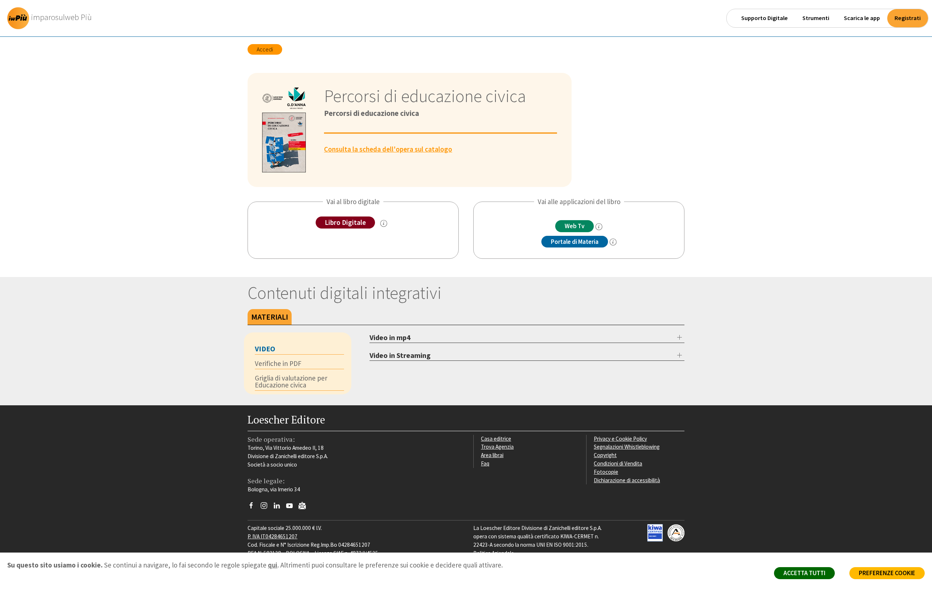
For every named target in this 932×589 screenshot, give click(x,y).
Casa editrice (496, 438)
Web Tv (574, 226)
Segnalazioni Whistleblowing (627, 446)
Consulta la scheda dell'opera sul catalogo (388, 149)
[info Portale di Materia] (613, 242)
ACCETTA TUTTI (804, 573)
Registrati (908, 18)
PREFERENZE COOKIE (887, 573)
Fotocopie (606, 471)
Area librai (492, 455)
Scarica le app (862, 18)
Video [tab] (265, 348)
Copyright (605, 455)
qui (272, 565)
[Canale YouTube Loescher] (292, 507)
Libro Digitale (345, 222)
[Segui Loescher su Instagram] (266, 507)
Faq (485, 463)
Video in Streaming (400, 355)
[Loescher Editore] (273, 99)
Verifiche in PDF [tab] (278, 363)
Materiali (269, 317)
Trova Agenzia (497, 446)
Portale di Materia (575, 242)
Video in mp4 (390, 337)
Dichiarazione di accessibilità (627, 480)
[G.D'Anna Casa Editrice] (297, 99)
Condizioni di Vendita (618, 463)
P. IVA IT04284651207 (272, 536)
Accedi (265, 49)
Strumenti (815, 18)
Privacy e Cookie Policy (620, 438)
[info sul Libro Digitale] (383, 223)
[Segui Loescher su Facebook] (254, 507)
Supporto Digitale (764, 18)
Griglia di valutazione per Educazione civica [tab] (291, 381)
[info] (599, 226)
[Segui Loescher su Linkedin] (279, 507)
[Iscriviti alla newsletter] (305, 507)
